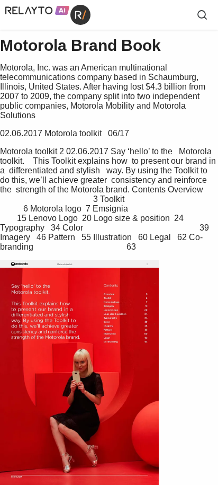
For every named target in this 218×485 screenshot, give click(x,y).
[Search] (202, 14)
